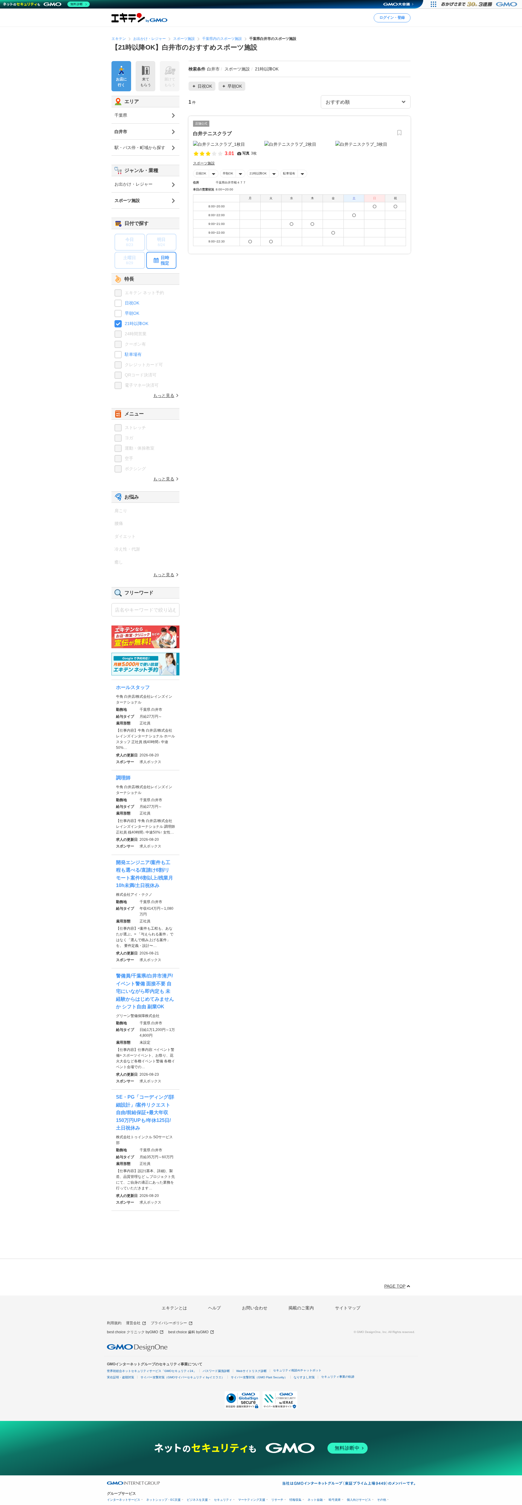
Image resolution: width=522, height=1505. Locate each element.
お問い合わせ (254, 1307)
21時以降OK (258, 173)
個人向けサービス (359, 1499)
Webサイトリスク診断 (251, 1371)
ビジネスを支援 (197, 1499)
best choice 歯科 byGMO (188, 1332)
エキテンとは (174, 1307)
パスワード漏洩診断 (216, 1371)
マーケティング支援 (251, 1499)
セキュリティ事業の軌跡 (337, 1376)
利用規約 (114, 1323)
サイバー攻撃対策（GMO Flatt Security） (259, 1377)
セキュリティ (223, 1499)
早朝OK (228, 173)
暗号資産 (335, 1499)
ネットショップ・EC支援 (163, 1499)
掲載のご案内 (301, 1307)
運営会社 (133, 1323)
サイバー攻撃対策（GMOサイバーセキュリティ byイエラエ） (182, 1377)
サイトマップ (347, 1307)
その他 (381, 1499)
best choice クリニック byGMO (132, 1332)
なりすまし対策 (304, 1377)
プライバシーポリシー (169, 1323)
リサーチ (277, 1499)
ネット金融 (315, 1499)
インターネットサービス (123, 1499)
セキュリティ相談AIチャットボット (297, 1370)
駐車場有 (289, 173)
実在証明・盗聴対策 (120, 1377)
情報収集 (295, 1499)
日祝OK (201, 173)
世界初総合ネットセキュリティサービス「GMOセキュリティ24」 (151, 1371)
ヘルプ (214, 1307)
